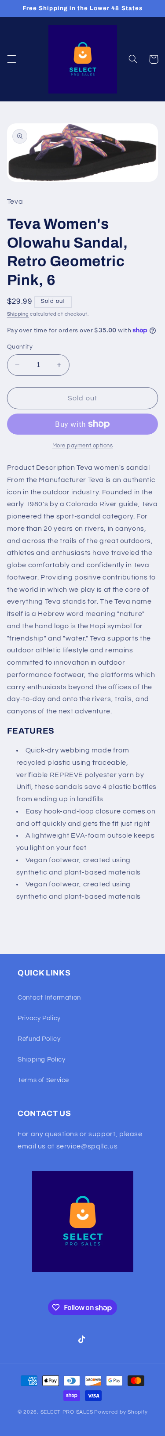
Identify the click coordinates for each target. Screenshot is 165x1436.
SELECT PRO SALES (66, 1412)
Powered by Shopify (120, 1412)
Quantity (20, 347)
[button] (11, 59)
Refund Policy (39, 1039)
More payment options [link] (82, 446)
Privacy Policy (39, 1018)
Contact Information (49, 997)
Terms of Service (43, 1080)
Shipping (18, 314)
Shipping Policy (41, 1059)
